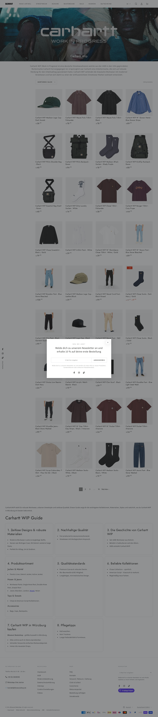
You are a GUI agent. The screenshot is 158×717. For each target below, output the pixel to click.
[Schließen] (107, 342)
